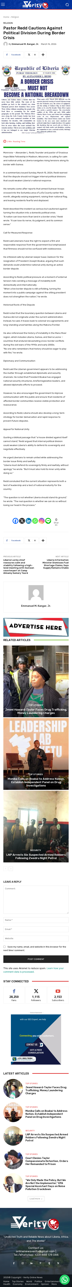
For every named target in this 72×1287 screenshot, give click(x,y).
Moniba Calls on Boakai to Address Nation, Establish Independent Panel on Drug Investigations (36, 782)
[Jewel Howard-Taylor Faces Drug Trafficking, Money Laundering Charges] (36, 681)
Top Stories (35, 705)
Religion (15, 17)
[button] (65, 1280)
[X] (22, 518)
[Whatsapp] (35, 518)
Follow (36, 989)
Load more (35, 1198)
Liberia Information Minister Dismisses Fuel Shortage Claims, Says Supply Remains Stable (56, 564)
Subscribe (58, 989)
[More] (43, 54)
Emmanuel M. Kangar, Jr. (25, 44)
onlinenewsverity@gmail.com (35, 1251)
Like (14, 989)
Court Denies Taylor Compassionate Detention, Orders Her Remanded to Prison (46, 1161)
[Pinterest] (40, 1263)
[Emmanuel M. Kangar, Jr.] (6, 44)
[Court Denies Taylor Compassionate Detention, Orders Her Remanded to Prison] (13, 1159)
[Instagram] (42, 518)
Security (35, 850)
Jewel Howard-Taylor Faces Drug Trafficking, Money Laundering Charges (36, 711)
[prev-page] (5, 869)
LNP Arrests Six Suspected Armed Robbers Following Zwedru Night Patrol (36, 856)
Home (6, 17)
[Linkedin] (28, 518)
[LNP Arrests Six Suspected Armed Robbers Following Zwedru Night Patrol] (36, 826)
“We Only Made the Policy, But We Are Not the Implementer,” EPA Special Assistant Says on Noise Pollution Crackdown (45, 1185)
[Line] (48, 518)
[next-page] (11, 869)
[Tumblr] (49, 1263)
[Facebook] (15, 518)
